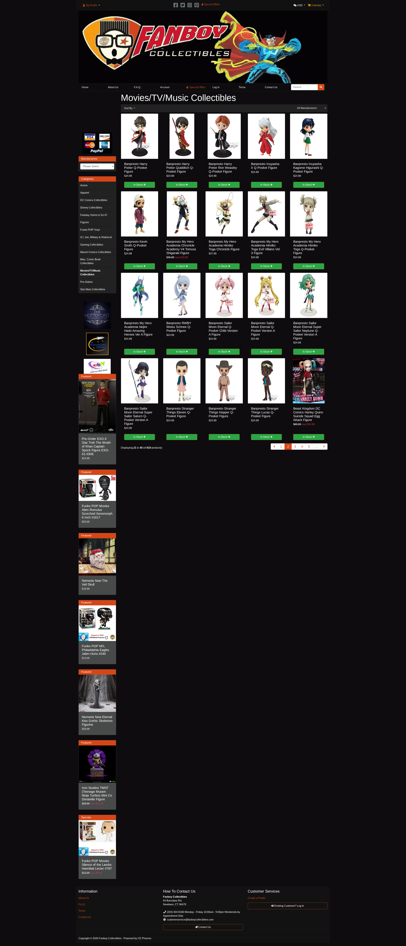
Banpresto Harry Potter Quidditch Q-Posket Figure (180, 167)
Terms (242, 87)
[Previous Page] (274, 446)
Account (164, 87)
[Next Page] (324, 446)
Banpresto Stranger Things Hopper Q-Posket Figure (222, 412)
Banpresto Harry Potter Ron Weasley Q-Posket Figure (223, 167)
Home (85, 87)
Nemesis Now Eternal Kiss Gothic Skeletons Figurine (97, 720)
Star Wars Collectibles (92, 289)
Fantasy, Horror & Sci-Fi (93, 215)
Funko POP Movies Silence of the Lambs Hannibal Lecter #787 (97, 864)
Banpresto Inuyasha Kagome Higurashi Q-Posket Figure (308, 167)
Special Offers (197, 87)
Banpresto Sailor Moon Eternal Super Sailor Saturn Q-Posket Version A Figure (138, 416)
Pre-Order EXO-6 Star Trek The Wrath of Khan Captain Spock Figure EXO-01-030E (96, 446)
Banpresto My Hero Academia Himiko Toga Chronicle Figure (224, 245)
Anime (84, 185)
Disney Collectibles (91, 207)
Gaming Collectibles (91, 244)
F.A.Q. (137, 87)
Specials (86, 817)
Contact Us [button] (204, 927)
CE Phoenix (144, 938)
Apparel (84, 192)
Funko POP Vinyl (90, 229)
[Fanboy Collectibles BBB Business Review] (97, 111)
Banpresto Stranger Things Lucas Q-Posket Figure (265, 412)
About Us (113, 87)
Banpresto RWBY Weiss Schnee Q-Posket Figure (178, 326)
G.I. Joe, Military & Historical (96, 237)
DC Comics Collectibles (93, 200)
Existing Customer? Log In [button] (289, 905)
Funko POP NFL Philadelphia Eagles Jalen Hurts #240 (95, 649)
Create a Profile (256, 898)
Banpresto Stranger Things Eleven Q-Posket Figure (180, 412)
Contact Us (271, 87)
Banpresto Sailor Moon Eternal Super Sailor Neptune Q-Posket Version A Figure (307, 330)
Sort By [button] (128, 108)
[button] (91, 5)
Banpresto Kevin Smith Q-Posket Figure (135, 245)
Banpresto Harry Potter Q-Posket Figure (135, 167)
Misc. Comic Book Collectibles (90, 261)
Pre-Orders (86, 282)
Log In (216, 87)
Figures (84, 222)
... (316, 446)
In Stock (138, 184)
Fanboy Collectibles (110, 938)
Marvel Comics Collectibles (95, 252)
